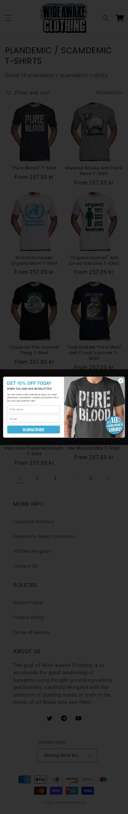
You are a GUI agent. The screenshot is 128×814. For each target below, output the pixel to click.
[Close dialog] (121, 380)
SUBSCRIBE (34, 429)
